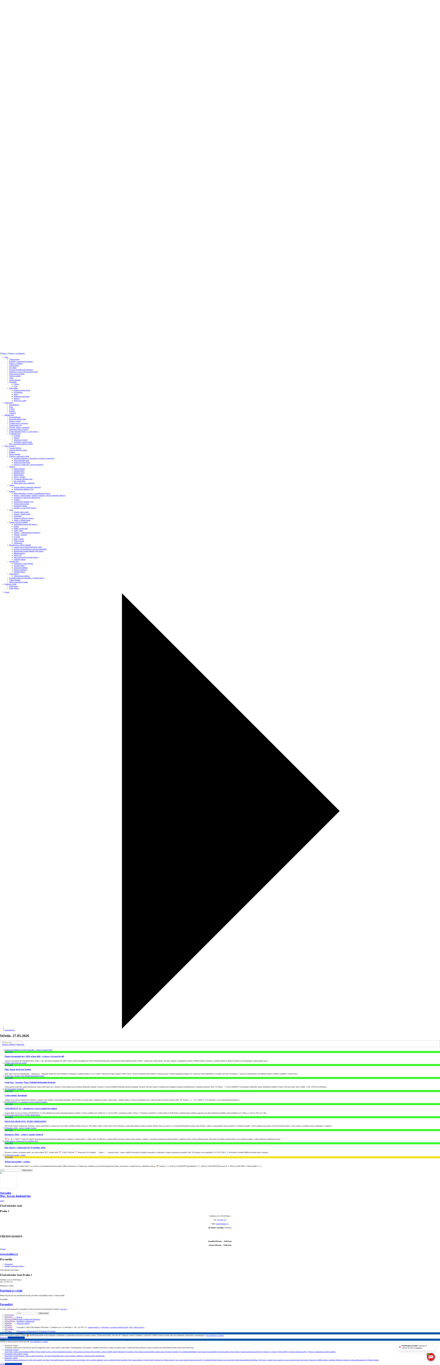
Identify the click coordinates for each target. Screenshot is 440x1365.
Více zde (63, 1309)
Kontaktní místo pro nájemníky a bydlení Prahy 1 (27, 578)
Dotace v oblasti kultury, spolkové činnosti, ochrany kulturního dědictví (39, 495)
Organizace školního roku (23, 479)
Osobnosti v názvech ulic (23, 442)
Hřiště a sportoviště (21, 528)
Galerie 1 (17, 500)
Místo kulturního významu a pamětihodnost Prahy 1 (32, 493)
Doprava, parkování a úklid (19, 456)
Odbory (16, 384)
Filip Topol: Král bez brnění (18, 1069)
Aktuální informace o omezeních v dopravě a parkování (34, 458)
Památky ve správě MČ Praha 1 (25, 508)
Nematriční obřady (20, 506)
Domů (7, 592)
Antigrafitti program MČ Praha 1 (25, 524)
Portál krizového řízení (22, 390)
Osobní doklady (15, 380)
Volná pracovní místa (16, 374)
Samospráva (9, 403)
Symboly (17, 436)
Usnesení (12, 413)
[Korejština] (9, 1329)
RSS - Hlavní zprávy (136, 1327)
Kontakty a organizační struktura (21, 361)
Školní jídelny (19, 475)
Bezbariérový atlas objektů (23, 564)
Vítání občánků (14, 580)
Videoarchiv (18, 543)
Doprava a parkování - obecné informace (28, 465)
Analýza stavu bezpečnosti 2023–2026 (28, 547)
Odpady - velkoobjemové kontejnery (27, 533)
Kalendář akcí (10, 1030)
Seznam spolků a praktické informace (27, 487)
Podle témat (13, 586)
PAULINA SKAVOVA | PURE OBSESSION (25, 1121)
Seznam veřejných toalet (18, 450)
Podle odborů (14, 588)
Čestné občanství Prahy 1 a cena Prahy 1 (24, 432)
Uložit (2, 1364)
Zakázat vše (12, 1338)
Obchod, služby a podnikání (19, 427)
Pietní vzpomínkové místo (18, 582)
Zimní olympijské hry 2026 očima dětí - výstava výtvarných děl (34, 1056)
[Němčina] (9, 1317)
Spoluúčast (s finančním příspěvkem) (27, 498)
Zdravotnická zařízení (21, 576)
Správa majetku (14, 454)
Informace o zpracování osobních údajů (23, 372)
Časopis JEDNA (15, 448)
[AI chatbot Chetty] (431, 1357)
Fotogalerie (9, 1264)
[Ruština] (8, 1325)
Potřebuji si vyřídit (11, 1290)
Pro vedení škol (19, 481)
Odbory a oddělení (16, 363)
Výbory (12, 409)
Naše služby (13, 388)
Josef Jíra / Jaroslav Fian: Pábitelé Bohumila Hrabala (30, 1082)
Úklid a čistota (19, 541)
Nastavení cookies (23, 1323)
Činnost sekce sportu (21, 512)
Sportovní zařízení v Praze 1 (24, 518)
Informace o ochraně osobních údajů (115, 1327)
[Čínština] (8, 1327)
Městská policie (19, 553)
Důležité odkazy (20, 572)
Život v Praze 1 (10, 446)
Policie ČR (18, 555)
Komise (12, 411)
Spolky (11, 485)
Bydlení (12, 452)
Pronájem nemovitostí (21, 396)
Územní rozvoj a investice (18, 423)
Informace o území (20, 440)
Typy (16, 386)
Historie (16, 438)
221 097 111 (221, 1220)
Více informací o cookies (215, 1335)
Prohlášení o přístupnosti (25, 1321)
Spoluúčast (18, 516)
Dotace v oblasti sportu (22, 514)
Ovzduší (17, 537)
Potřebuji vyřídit (10, 584)
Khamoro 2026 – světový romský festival (24, 1134)
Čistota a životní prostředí (18, 522)
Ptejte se (17, 399)
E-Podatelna (18, 392)
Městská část (9, 415)
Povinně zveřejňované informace (21, 370)
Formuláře (13, 382)
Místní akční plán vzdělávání (24, 483)
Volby (11, 378)
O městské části (14, 434)
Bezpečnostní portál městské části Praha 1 (29, 551)
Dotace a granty (15, 421)
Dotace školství (19, 469)
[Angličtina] (9, 1315)
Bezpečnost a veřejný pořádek (20, 545)
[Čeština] (8, 1331)
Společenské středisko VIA (23, 489)
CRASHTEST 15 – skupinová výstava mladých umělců (31, 1108)
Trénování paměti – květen (17, 1161)
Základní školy (19, 471)
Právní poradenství (20, 570)
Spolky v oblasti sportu (22, 520)
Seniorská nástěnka (21, 568)
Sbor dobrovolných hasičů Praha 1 (26, 557)
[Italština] (8, 1323)
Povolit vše (21, 1338)
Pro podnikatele (15, 417)
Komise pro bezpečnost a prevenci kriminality (30, 549)
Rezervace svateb (20, 401)
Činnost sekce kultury (21, 504)
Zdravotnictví (14, 574)
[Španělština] (10, 1321)
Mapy (16, 394)
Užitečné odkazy (20, 559)
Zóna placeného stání (21, 460)
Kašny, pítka (18, 531)
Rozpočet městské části (17, 419)
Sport (11, 510)
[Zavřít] (433, 1345)
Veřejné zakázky (15, 376)
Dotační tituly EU (15, 425)
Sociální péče (14, 561)
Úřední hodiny (14, 359)
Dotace (16, 526)
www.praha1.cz (9, 1253)
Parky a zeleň (18, 539)
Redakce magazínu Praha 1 (14, 1266)
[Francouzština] (10, 1319)
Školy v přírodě (19, 477)
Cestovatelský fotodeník (16, 1095)
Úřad (6, 357)
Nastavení (4, 1338)
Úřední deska (14, 366)
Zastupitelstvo (14, 405)
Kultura (12, 491)
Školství (12, 467)
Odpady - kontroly (20, 535)
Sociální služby (19, 566)
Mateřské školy (19, 473)
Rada (11, 407)
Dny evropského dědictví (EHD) (21, 444)
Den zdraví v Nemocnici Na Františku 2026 (25, 1147)
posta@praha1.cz (222, 1224)
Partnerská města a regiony (19, 429)
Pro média (12, 368)
